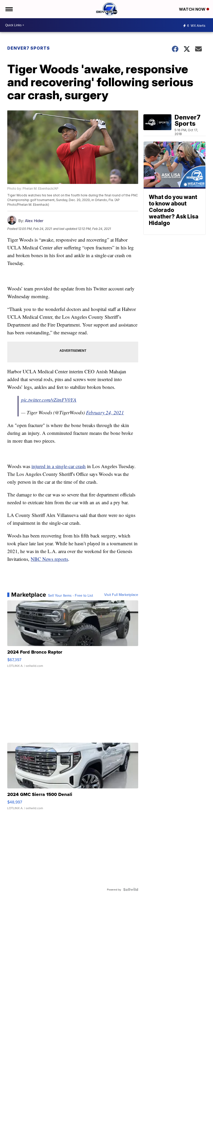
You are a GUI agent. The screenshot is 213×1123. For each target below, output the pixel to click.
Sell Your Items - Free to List (70, 595)
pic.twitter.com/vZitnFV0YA (48, 399)
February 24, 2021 (105, 412)
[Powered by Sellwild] (130, 889)
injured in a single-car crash (58, 466)
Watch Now (193, 9)
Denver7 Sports (28, 48)
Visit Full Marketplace (121, 594)
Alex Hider (34, 220)
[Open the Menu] (9, 9)
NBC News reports (49, 559)
